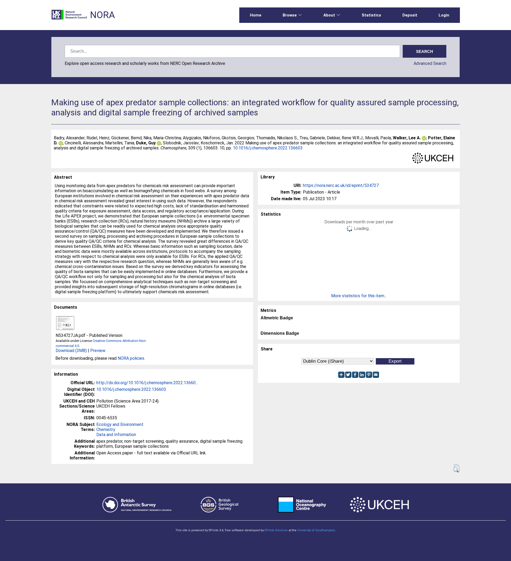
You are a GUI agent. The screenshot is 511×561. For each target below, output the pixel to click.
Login (444, 15)
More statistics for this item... (359, 295)
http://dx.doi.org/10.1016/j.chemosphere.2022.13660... (147, 382)
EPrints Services (276, 530)
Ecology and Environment (119, 424)
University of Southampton (316, 530)
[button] (456, 468)
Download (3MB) (71, 350)
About (329, 15)
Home (255, 15)
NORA (102, 15)
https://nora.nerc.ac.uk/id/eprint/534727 (341, 185)
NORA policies (131, 358)
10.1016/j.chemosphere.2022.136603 (268, 147)
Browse (290, 15)
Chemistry (105, 429)
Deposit (409, 15)
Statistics (371, 15)
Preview (97, 350)
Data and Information (116, 434)
